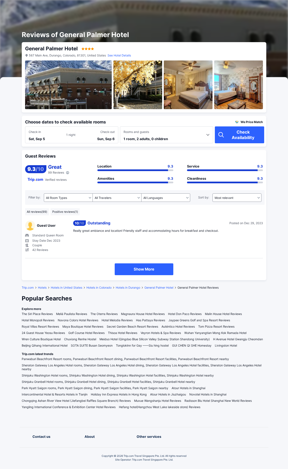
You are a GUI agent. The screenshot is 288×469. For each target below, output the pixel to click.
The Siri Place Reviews (37, 314)
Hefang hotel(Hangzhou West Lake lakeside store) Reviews (159, 407)
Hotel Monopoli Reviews (38, 320)
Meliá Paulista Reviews (71, 314)
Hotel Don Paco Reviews (185, 314)
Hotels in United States (66, 287)
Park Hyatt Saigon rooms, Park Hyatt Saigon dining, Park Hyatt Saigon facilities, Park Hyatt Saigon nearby (95, 388)
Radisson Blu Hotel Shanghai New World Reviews (218, 400)
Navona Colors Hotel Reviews (78, 320)
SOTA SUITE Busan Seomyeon (92, 345)
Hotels (42, 287)
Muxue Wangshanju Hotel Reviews (157, 400)
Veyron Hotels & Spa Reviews (161, 333)
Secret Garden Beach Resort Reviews (132, 326)
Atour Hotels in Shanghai (188, 388)
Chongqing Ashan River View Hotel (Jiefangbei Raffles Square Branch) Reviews (76, 400)
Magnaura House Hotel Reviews (143, 314)
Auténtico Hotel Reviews (178, 326)
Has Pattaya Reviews (150, 320)
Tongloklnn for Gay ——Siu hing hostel (142, 345)
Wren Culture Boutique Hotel (41, 339)
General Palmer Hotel (158, 287)
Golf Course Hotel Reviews (86, 333)
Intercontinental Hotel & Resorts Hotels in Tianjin (54, 394)
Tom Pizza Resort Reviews (216, 326)
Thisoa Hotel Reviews (122, 333)
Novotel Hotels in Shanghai (207, 394)
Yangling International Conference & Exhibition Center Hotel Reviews (69, 407)
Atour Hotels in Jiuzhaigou (168, 394)
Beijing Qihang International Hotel (44, 345)
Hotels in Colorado (99, 287)
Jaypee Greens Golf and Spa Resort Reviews (199, 320)
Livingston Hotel (226, 345)
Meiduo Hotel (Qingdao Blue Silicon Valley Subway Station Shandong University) (155, 339)
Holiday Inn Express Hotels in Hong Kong (119, 394)
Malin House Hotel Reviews (223, 314)
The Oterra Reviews (104, 314)
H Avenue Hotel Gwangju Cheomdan (238, 339)
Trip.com (28, 287)
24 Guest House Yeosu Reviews (43, 333)
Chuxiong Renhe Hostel (80, 339)
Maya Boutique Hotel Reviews (82, 326)
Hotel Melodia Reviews (117, 320)
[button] (252, 7)
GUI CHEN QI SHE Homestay (191, 345)
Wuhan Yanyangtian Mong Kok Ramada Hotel (215, 333)
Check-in (35, 132)
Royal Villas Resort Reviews (40, 326)
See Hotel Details (119, 55)
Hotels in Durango (128, 287)
